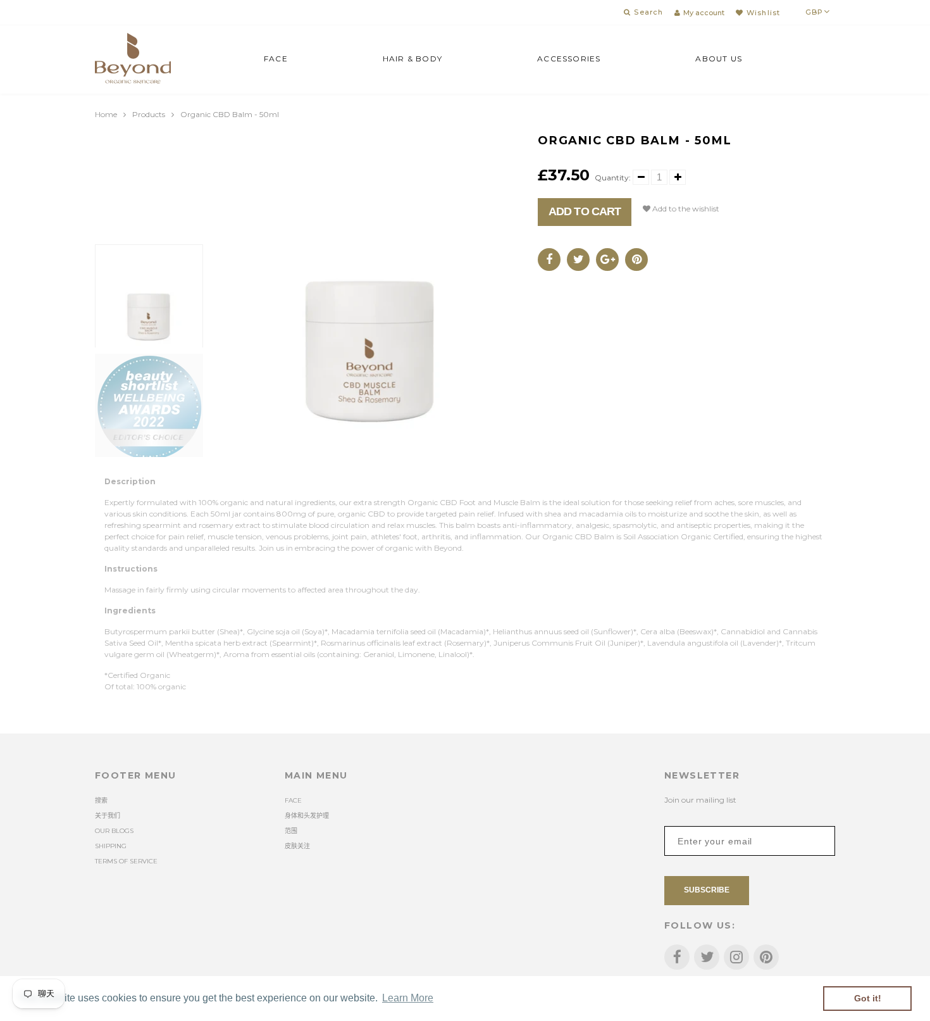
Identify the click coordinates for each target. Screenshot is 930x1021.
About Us (718, 58)
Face (276, 58)
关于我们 (107, 815)
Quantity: (613, 177)
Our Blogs (114, 831)
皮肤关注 (297, 846)
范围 (291, 831)
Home (106, 114)
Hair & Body (412, 58)
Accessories (568, 58)
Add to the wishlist (684, 208)
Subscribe (706, 890)
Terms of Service (126, 861)
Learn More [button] (407, 998)
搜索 (101, 800)
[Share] (549, 259)
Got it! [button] (867, 998)
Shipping (111, 846)
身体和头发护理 (307, 815)
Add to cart (585, 211)
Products (148, 114)
